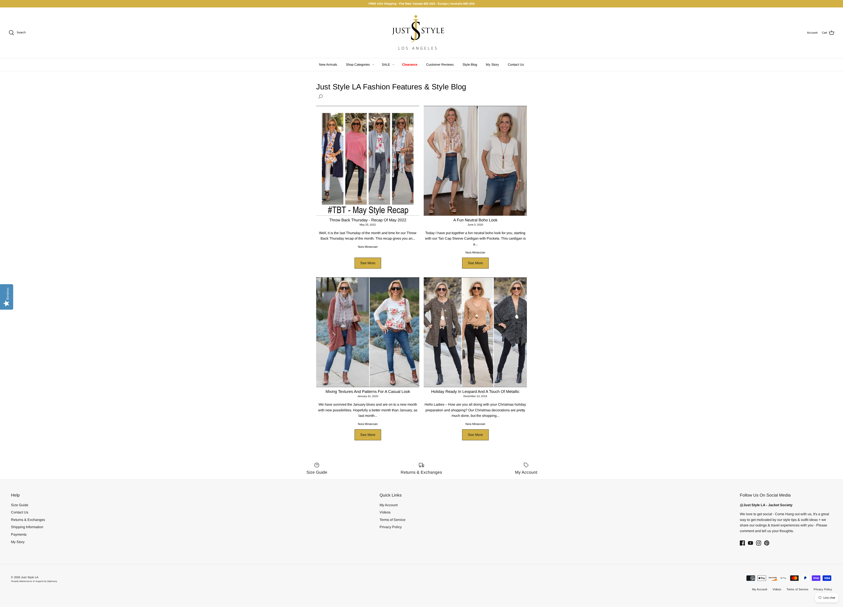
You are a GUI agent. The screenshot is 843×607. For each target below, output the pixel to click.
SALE (386, 64)
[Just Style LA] (421, 33)
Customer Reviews (440, 64)
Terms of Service (392, 520)
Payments (19, 534)
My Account (389, 505)
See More (367, 263)
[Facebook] (742, 543)
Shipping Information (27, 527)
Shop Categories (358, 64)
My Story (492, 64)
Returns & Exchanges (28, 520)
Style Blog (470, 64)
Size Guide (19, 505)
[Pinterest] (766, 543)
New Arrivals (328, 64)
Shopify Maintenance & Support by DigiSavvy (34, 581)
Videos (385, 512)
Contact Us (516, 64)
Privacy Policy (391, 527)
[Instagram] (758, 543)
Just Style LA (29, 577)
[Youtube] (750, 543)
